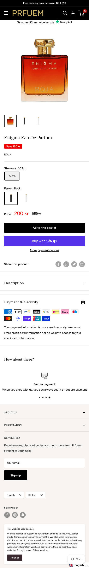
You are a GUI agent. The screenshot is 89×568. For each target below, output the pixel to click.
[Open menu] (6, 13)
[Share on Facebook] (58, 264)
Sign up (15, 475)
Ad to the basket (44, 228)
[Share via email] (82, 264)
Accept (15, 557)
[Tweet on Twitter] (74, 264)
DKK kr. (32, 495)
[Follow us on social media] (7, 515)
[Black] (11, 198)
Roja (7, 154)
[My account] (73, 13)
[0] (81, 13)
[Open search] (65, 13)
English (10, 495)
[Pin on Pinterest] (66, 264)
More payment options (44, 250)
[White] (26, 198)
